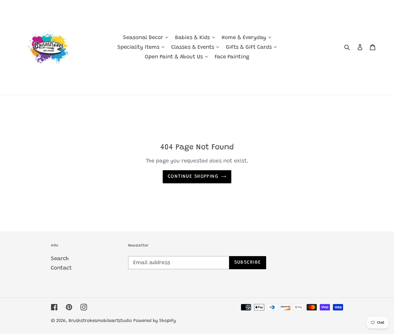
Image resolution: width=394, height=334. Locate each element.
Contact (61, 268)
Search (60, 258)
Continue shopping (193, 176)
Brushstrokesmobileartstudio (100, 321)
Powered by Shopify (154, 321)
